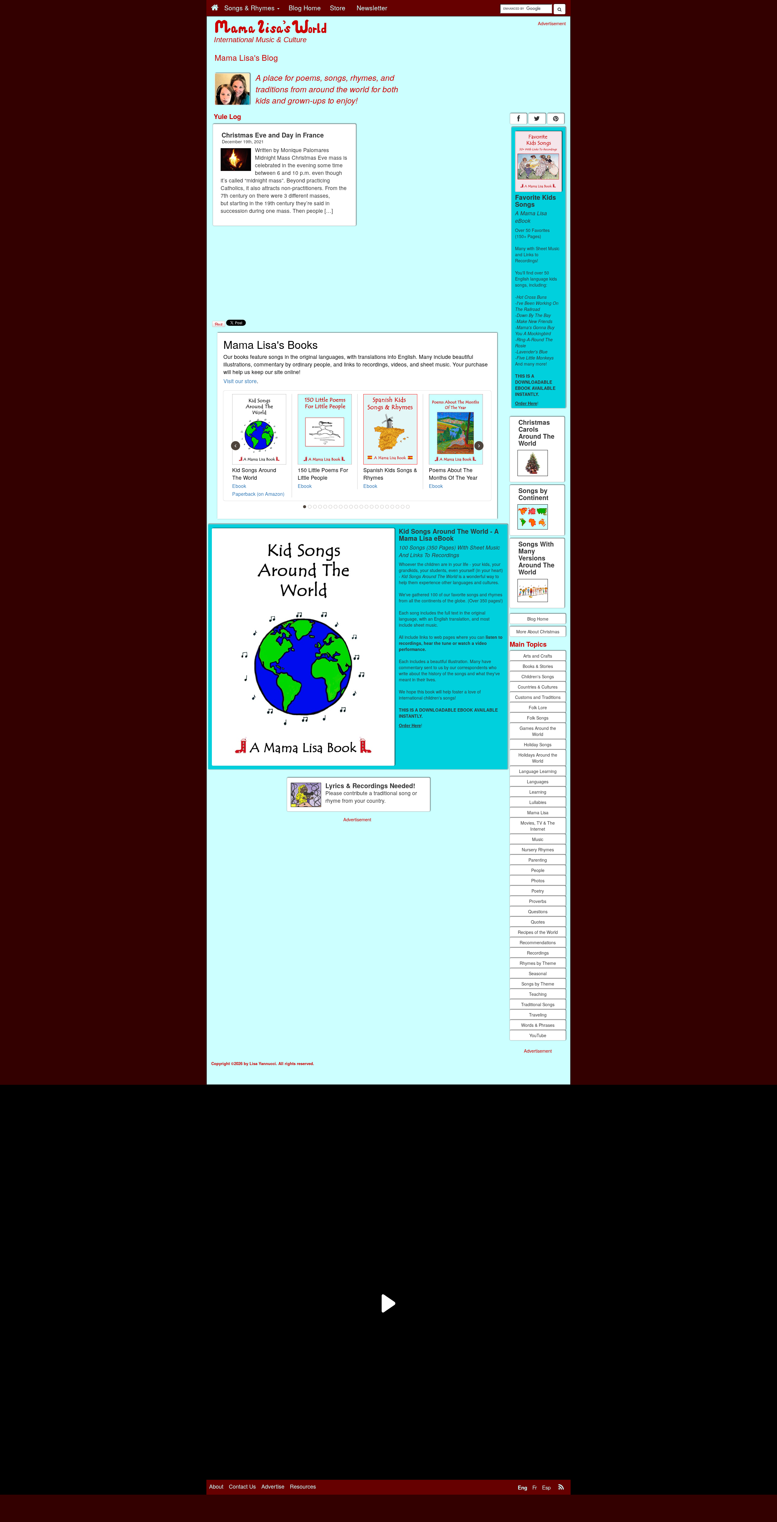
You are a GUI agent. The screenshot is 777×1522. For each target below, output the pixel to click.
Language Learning (538, 771)
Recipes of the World (538, 932)
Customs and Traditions (538, 697)
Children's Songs (537, 676)
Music (537, 839)
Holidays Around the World (537, 758)
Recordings (538, 953)
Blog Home (537, 619)
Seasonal (538, 973)
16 (382, 506)
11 (356, 506)
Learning (537, 792)
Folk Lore (538, 707)
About (216, 1486)
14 (371, 506)
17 (387, 506)
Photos (538, 880)
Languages (537, 781)
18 (392, 506)
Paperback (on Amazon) (258, 493)
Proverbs (537, 901)
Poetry (537, 891)
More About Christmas (537, 631)
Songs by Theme (537, 984)
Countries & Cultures (538, 687)
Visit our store (240, 381)
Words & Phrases (538, 1025)
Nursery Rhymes (538, 849)
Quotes (538, 922)
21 (407, 506)
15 (376, 506)
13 (366, 506)
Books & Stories (538, 666)
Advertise (272, 1486)
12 (361, 506)
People (538, 870)
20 (402, 506)
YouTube (537, 1035)
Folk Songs (537, 718)
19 (397, 506)
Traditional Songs (538, 1004)
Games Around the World (538, 731)
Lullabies (537, 802)
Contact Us (242, 1486)
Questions (538, 911)
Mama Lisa (537, 812)
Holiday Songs (537, 744)
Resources (303, 1486)
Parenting (537, 860)
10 (351, 506)
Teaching (538, 994)
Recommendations (538, 942)
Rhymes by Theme (538, 963)
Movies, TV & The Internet (538, 826)
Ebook (239, 485)
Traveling (538, 1015)
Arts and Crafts (537, 656)
